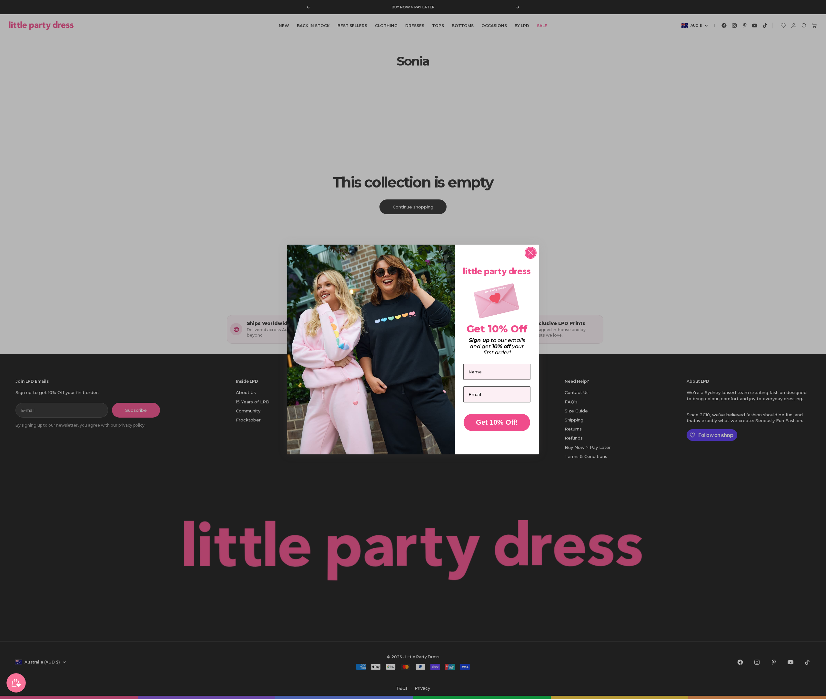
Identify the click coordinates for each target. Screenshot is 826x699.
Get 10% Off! (497, 422)
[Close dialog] (530, 252)
